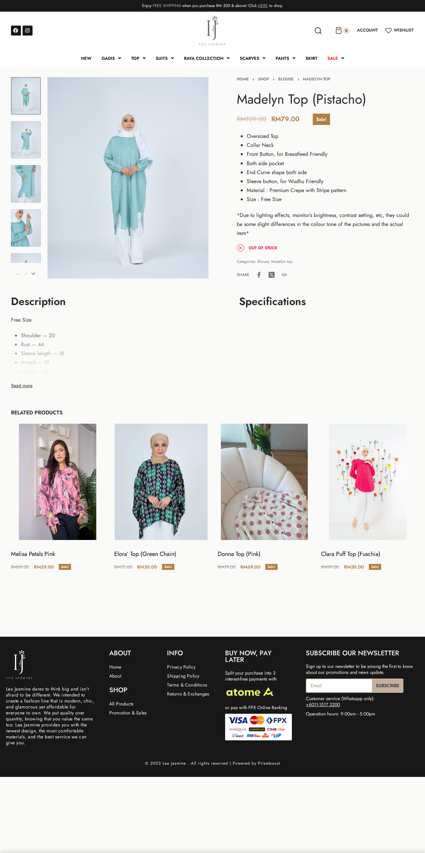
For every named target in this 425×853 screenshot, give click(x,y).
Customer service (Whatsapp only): (340, 701)
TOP (135, 58)
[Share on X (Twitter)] (272, 275)
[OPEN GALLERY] (128, 177)
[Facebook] (16, 31)
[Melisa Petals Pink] (57, 482)
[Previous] (65, 178)
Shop (263, 79)
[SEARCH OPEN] (318, 30)
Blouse (286, 79)
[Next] (191, 178)
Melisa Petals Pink (33, 554)
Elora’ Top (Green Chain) (145, 554)
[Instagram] (28, 31)
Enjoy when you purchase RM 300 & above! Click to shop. (212, 6)
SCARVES (249, 58)
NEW (86, 58)
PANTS (282, 58)
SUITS (162, 58)
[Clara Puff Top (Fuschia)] (367, 482)
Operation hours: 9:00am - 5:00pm (340, 713)
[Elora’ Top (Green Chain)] (160, 482)
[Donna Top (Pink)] (264, 482)
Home (243, 79)
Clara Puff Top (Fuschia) (350, 554)
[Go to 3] (26, 184)
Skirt (311, 58)
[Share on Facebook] (259, 275)
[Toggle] (22, 385)
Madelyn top (316, 79)
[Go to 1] (26, 96)
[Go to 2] (26, 140)
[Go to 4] (26, 228)
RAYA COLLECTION (203, 58)
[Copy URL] (284, 275)
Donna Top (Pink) (238, 554)
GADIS (108, 58)
